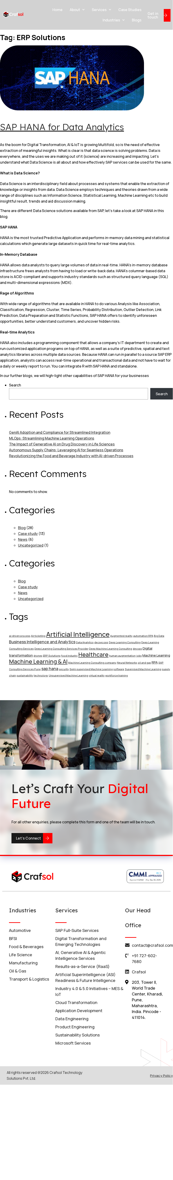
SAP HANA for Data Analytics (62, 126)
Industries (111, 20)
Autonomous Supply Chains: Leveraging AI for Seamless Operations (66, 449)
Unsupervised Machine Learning (68, 675)
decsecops (101, 642)
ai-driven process (19, 635)
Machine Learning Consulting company (92, 662)
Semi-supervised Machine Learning (91, 669)
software (118, 669)
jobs (139, 655)
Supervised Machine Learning (143, 669)
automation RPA (143, 635)
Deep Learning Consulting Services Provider (61, 648)
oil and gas (144, 662)
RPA (155, 662)
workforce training (116, 675)
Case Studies (130, 9)
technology (41, 675)
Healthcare (93, 654)
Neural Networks (127, 662)
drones (38, 655)
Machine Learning (156, 655)
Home (57, 9)
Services (99, 9)
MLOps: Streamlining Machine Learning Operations (51, 438)
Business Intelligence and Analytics (42, 641)
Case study (28, 533)
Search (15, 385)
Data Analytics (85, 642)
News (22, 539)
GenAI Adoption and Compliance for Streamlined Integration (59, 432)
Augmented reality (121, 635)
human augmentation (122, 655)
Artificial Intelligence (78, 634)
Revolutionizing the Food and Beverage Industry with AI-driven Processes (71, 455)
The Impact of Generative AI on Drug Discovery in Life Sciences (62, 444)
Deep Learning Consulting (125, 642)
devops (137, 648)
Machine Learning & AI (38, 661)
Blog (22, 527)
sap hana (49, 668)
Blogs (137, 20)
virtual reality (97, 675)
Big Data (159, 635)
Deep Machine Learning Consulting (110, 648)
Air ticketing (38, 635)
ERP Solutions (52, 655)
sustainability (25, 675)
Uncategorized (30, 545)
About (75, 9)
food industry (69, 655)
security (64, 669)
